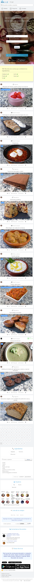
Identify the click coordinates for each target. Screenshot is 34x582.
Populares (13, 451)
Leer (9, 108)
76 (6, 443)
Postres (16, 84)
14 (1, 429)
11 (25, 426)
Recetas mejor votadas (6, 575)
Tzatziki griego (15, 256)
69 (19, 440)
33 (19, 432)
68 (16, 440)
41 (8, 435)
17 (8, 429)
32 (16, 432)
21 (19, 429)
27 (3, 432)
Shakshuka (15, 143)
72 (27, 440)
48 (27, 435)
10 (23, 426)
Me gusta (15, 108)
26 (1, 432)
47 (24, 435)
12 (28, 426)
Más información (27, 580)
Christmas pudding (15, 199)
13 (30, 426)
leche (3, 465)
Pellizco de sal (5, 471)
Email (18, 515)
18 (11, 429)
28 (6, 432)
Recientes (21, 451)
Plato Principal (16, 112)
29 (8, 432)
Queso (15, 76)
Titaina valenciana (15, 284)
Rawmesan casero (12, 541)
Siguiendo (14, 487)
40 (6, 435)
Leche (15, 74)
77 (8, 443)
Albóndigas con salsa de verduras (15, 228)
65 (8, 440)
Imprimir (22, 515)
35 (24, 432)
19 (14, 429)
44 (16, 435)
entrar (17, 47)
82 (21, 443)
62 (1, 440)
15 (3, 429)
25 (29, 429)
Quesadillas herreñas (15, 312)
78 (11, 443)
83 (24, 443)
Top (14, 484)
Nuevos (19, 484)
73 (29, 440)
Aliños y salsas (16, 254)
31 (14, 432)
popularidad (27, 476)
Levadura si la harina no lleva (8, 469)
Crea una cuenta (11, 55)
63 (3, 440)
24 (27, 429)
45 (19, 435)
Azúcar (3, 462)
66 (11, 440)
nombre (21, 476)
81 (19, 443)
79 (14, 443)
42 (11, 435)
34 (21, 432)
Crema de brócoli (15, 341)
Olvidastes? (17, 43)
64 (6, 440)
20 (16, 429)
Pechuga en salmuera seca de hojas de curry (15, 115)
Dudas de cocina (5, 576)
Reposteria (16, 197)
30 (11, 432)
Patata (4, 76)
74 (1, 443)
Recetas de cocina (5, 1)
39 (3, 435)
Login (12, 2)
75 (3, 443)
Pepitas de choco (6, 466)
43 (14, 435)
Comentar (22, 108)
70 (21, 440)
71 (24, 440)
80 (16, 443)
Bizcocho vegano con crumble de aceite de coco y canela (15, 399)
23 (24, 429)
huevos (4, 464)
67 (14, 440)
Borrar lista (13, 515)
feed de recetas (12, 570)
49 (29, 435)
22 (21, 429)
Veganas (16, 169)
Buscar (28, 459)
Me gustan (13, 454)
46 (21, 435)
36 (27, 432)
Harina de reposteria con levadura (9, 472)
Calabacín (5, 74)
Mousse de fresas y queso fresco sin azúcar (15, 86)
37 (29, 432)
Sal (3, 78)
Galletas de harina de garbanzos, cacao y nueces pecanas (15, 369)
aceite (3, 468)
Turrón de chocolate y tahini (15, 171)
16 (6, 429)
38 (1, 435)
